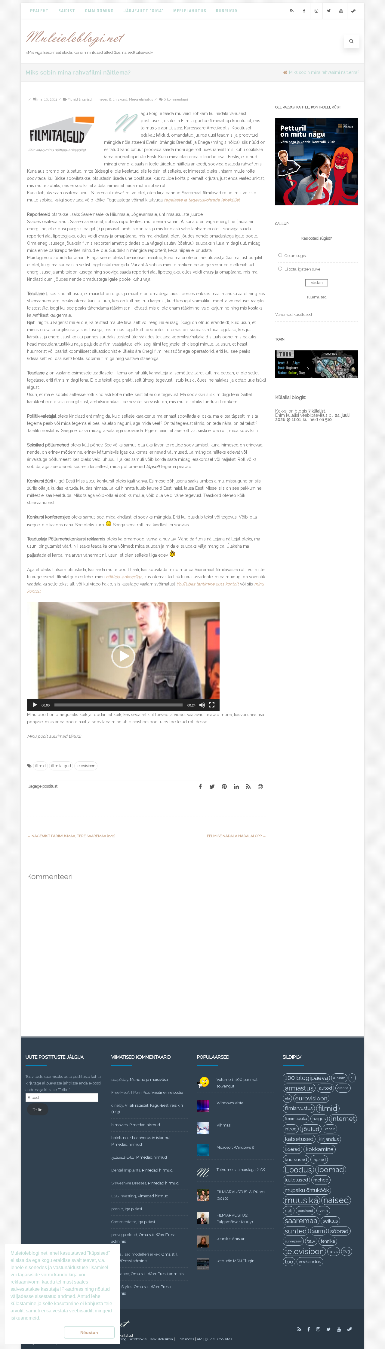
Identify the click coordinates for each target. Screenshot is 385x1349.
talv (311, 1241)
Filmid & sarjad (80, 99)
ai (352, 1078)
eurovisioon (311, 1098)
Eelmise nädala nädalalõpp (236, 836)
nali (288, 1211)
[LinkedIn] (236, 786)
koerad (292, 1149)
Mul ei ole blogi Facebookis (124, 1339)
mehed (320, 1180)
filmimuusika (296, 1118)
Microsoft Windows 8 (235, 1147)
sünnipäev (293, 1241)
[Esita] (35, 705)
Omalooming (99, 10)
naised (336, 1200)
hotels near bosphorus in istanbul (141, 1138)
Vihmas (223, 1125)
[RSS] (292, 11)
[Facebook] (304, 11)
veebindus (310, 1261)
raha (323, 1210)
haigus (319, 1118)
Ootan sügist (296, 255)
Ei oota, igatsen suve (302, 269)
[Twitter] (329, 11)
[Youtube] (341, 11)
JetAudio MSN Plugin (235, 1261)
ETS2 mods (185, 1339)
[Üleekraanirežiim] (212, 705)
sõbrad (339, 1231)
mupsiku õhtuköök (307, 1190)
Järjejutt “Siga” (143, 10)
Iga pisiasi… (134, 1209)
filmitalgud (61, 766)
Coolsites (224, 1339)
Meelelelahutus (141, 99)
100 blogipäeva (306, 1077)
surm (318, 1231)
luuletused (296, 1180)
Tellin (37, 1110)
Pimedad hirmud (144, 1125)
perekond (305, 1210)
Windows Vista (230, 1103)
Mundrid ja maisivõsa (149, 1079)
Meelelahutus (189, 10)
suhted (296, 1231)
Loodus (298, 1169)
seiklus (330, 1221)
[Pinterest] (224, 786)
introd (291, 1128)
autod (325, 1088)
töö (289, 1262)
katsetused (299, 1139)
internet (343, 1118)
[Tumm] (202, 705)
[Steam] (353, 11)
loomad (330, 1169)
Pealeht (39, 10)
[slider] (118, 704)
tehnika (328, 1241)
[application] (123, 656)
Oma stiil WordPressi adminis (157, 1274)
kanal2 (330, 1129)
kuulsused (296, 1159)
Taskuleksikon (161, 1339)
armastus (299, 1088)
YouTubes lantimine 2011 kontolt (207, 584)
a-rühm (339, 1078)
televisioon (85, 766)
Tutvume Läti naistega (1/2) (241, 1169)
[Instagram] (316, 11)
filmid (40, 766)
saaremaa (301, 1220)
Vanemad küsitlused (293, 314)
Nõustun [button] (89, 1332)
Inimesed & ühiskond (110, 99)
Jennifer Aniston (231, 1238)
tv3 (346, 1251)
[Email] (260, 786)
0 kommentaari (176, 99)
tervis (333, 1251)
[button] (123, 656)
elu (287, 1098)
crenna (343, 1088)
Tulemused (316, 297)
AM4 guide (206, 1339)
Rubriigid (226, 10)
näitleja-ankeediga (124, 576)
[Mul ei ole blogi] (76, 46)
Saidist (66, 10)
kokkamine (320, 1149)
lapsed (319, 1159)
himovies (119, 1125)
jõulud (310, 1129)
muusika (301, 1200)
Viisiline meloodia (167, 1092)
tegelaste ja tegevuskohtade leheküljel (202, 200)
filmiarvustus (299, 1108)
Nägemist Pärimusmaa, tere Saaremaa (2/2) (71, 836)
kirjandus (329, 1139)
